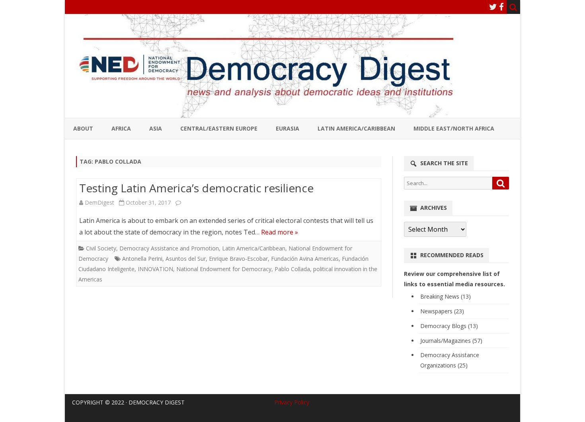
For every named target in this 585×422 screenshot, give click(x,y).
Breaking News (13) (445, 296)
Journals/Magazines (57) (451, 340)
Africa (121, 128)
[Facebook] (501, 6)
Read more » (279, 232)
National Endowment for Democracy (223, 269)
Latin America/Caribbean (356, 128)
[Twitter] (493, 6)
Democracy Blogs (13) (449, 326)
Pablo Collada (292, 269)
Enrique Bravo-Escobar (238, 258)
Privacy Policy (291, 402)
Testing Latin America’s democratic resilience (196, 187)
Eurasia (287, 128)
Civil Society (101, 248)
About (83, 128)
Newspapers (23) (442, 311)
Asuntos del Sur (186, 258)
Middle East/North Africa (453, 128)
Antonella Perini (142, 258)
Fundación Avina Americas (305, 258)
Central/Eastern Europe (218, 128)
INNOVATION (155, 269)
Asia (155, 128)
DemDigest (99, 202)
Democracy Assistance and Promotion (169, 248)
